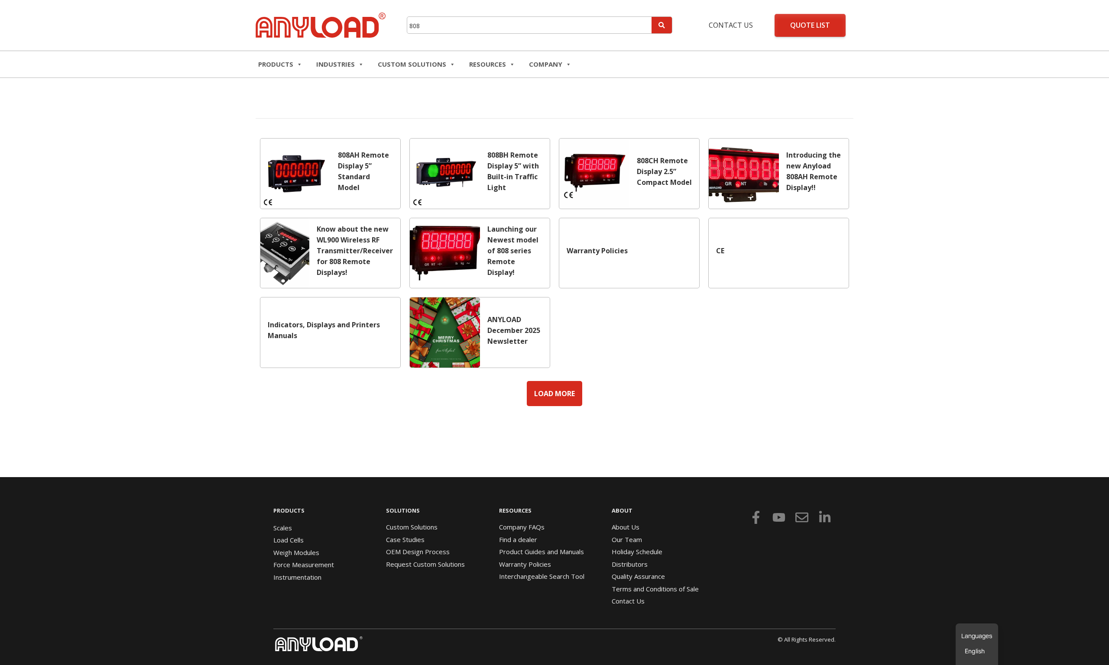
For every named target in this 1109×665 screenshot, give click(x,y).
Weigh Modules (296, 552)
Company (545, 64)
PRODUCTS (289, 510)
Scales (282, 527)
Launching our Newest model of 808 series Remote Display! (512, 250)
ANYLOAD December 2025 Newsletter (513, 330)
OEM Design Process (418, 551)
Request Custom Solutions (425, 564)
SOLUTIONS (403, 510)
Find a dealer (518, 539)
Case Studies (405, 539)
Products (275, 64)
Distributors (630, 564)
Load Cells (288, 540)
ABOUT (622, 510)
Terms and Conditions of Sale (655, 588)
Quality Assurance (638, 576)
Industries (335, 64)
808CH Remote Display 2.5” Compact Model (664, 171)
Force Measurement (303, 564)
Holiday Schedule (637, 551)
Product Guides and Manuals (541, 551)
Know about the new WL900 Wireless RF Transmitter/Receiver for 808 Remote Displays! (355, 250)
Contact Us (731, 25)
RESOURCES (487, 64)
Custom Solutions (412, 64)
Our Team (627, 539)
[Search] (662, 25)
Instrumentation (297, 577)
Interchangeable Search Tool (541, 576)
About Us (625, 527)
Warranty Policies (597, 250)
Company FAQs (522, 527)
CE (720, 250)
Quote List (810, 25)
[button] (554, 393)
